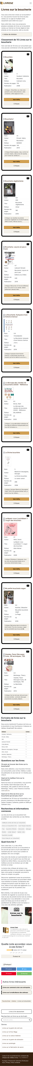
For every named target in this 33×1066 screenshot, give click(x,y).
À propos (4, 1060)
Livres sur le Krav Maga (9, 1032)
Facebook (9, 969)
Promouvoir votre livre (15, 1060)
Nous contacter (15, 1062)
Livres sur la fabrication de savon (13, 1047)
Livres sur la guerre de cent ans (12, 1028)
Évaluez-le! (16, 956)
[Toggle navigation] (30, 3)
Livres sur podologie (8, 1043)
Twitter (25, 969)
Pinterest (9, 973)
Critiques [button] (16, 104)
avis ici (7, 790)
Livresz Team (14, 927)
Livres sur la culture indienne (11, 1035)
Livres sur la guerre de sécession (12, 1039)
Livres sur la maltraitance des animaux (15, 992)
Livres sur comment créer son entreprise (16, 987)
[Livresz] (7, 3)
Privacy (8, 1062)
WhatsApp (25, 973)
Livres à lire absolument (16, 1011)
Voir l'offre (16, 99)
